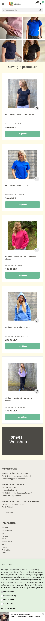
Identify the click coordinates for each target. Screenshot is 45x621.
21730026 (8, 507)
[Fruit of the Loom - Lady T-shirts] (22, 94)
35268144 (8, 493)
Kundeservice (7, 541)
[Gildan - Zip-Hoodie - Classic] (22, 306)
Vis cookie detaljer (8, 608)
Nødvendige (8, 591)
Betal (4, 553)
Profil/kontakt (7, 530)
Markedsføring (9, 595)
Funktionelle (8, 599)
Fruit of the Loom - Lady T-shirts (19, 114)
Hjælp (4, 547)
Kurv (3, 533)
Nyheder (5, 536)
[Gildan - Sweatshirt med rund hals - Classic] (22, 235)
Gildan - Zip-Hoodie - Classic (17, 327)
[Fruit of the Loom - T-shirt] (22, 164)
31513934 (8, 476)
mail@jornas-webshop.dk (17, 479)
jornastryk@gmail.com (16, 504)
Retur (4, 544)
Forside (5, 527)
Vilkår (4, 538)
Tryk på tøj (6, 550)
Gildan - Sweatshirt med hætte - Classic (25, 617)
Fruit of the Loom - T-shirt (17, 185)
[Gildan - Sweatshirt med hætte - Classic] (22, 377)
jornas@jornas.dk (14, 496)
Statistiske (8, 603)
